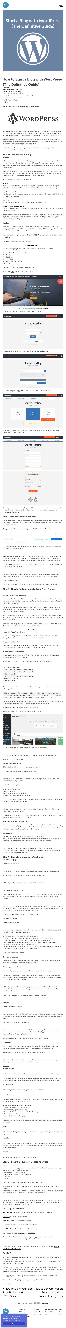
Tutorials (10, 1284)
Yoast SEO (6, 1216)
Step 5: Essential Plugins (11, 100)
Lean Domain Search (9, 192)
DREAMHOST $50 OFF (33, 245)
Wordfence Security (9, 1225)
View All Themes (33, 630)
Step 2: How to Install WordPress (13, 94)
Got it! (14, 1324)
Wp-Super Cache (8, 1220)
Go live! (5, 102)
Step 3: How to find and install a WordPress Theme (19, 96)
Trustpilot (45, 1303)
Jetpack (5, 1166)
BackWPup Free (8, 1229)
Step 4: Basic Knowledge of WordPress (15, 98)
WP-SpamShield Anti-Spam (11, 1212)
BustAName (6, 200)
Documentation (49, 1312)
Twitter (61, 1314)
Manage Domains (45, 529)
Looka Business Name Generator (13, 206)
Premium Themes (38, 1312)
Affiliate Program (23, 1312)
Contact (47, 1314)
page (12, 271)
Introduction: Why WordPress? (12, 89)
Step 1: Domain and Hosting (12, 92)
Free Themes (37, 1314)
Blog (60, 1312)
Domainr (5, 184)
